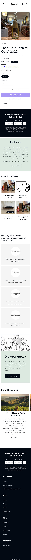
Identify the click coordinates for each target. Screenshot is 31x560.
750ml (6, 77)
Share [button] (5, 103)
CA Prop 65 (6, 511)
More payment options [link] (15, 98)
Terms (5, 507)
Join (4, 526)
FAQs (4, 481)
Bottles (5, 522)
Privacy (5, 504)
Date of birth (18, 120)
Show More (15, 166)
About (5, 500)
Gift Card (6, 530)
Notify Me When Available (9, 66)
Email (6, 120)
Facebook (6, 549)
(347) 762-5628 (8, 485)
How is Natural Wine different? (15, 414)
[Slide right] (19, 444)
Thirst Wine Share (8, 195)
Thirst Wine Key (8, 216)
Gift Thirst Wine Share (23, 216)
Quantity (4, 80)
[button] (3, 4)
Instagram (6, 545)
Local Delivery (23, 195)
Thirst (18, 559)
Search (5, 534)
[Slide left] (12, 444)
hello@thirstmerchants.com (12, 489)
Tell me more (12, 376)
